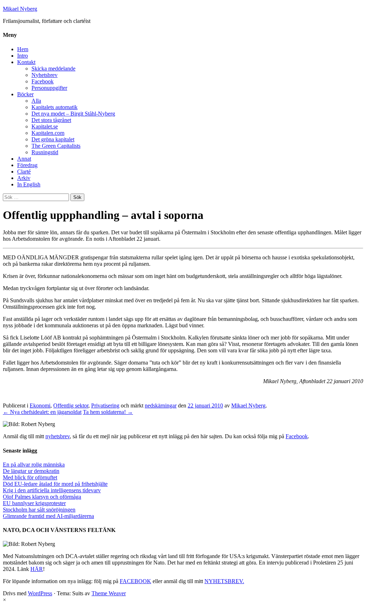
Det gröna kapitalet (52, 139)
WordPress (40, 593)
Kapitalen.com (47, 133)
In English (28, 184)
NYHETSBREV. (224, 581)
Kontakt (26, 62)
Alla (36, 101)
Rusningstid (44, 152)
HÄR (36, 569)
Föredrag (27, 165)
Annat (24, 159)
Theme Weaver (109, 593)
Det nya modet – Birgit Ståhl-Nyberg (73, 114)
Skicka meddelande (53, 68)
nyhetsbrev (57, 436)
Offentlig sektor (70, 405)
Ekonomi (40, 405)
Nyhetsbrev (44, 75)
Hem (22, 49)
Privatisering (105, 405)
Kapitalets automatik (54, 107)
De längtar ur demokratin (31, 471)
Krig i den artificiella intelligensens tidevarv (52, 490)
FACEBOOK (135, 581)
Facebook (42, 81)
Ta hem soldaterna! (108, 412)
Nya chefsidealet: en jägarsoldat (42, 412)
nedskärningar (161, 405)
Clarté (24, 171)
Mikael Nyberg (20, 9)
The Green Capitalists (55, 146)
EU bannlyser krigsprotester (34, 503)
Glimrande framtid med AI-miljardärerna (48, 516)
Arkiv (23, 178)
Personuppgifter (49, 88)
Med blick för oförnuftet (30, 477)
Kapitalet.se (44, 126)
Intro (22, 56)
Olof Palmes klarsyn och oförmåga (42, 497)
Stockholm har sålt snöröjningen (39, 510)
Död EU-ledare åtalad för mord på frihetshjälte (55, 484)
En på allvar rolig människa (34, 464)
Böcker (25, 94)
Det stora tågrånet (51, 120)
